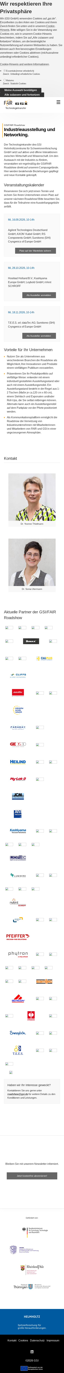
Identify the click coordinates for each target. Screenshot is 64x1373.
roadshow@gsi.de (17, 1094)
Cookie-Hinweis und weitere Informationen (24, 64)
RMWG (32, 1269)
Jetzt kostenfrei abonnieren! (32, 1175)
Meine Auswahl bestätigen (20, 90)
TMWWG (32, 1286)
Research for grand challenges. (32, 1326)
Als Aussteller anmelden (39, 295)
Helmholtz (32, 1316)
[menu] (58, 102)
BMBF (35, 1232)
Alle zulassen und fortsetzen (22, 94)
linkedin (32, 1351)
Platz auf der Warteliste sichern (35, 250)
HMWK (32, 1249)
